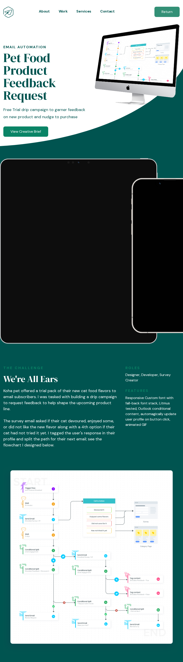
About (44, 11)
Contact (107, 11)
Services (83, 11)
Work (63, 11)
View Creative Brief (25, 131)
